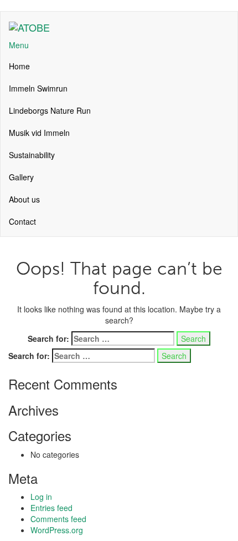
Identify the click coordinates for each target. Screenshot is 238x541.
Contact (22, 221)
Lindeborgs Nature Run (50, 110)
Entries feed (51, 507)
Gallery (21, 177)
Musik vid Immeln (39, 132)
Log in (41, 496)
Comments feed (58, 518)
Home (19, 66)
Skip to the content (32, 5)
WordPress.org (56, 529)
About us (24, 199)
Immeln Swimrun (38, 88)
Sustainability (32, 154)
